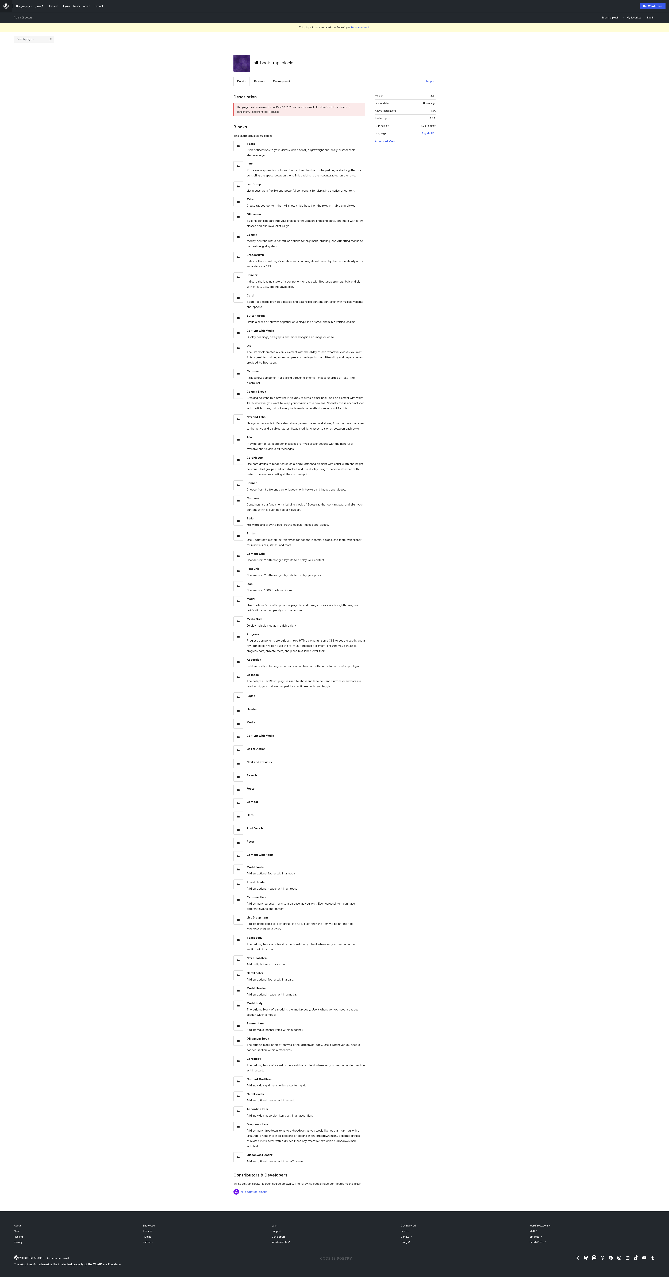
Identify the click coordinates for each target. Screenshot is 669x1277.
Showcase (149, 1225)
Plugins (147, 1236)
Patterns (148, 1242)
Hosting (18, 1236)
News (17, 1231)
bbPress (536, 1236)
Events (405, 1231)
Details (241, 81)
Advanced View (385, 141)
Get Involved (408, 1225)
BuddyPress (538, 1242)
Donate (406, 1236)
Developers (278, 1236)
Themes (147, 1231)
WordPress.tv (281, 1242)
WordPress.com (540, 1225)
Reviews (259, 81)
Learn (275, 1225)
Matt (534, 1231)
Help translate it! (360, 27)
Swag (405, 1242)
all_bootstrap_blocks (254, 1192)
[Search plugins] (50, 39)
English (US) (429, 133)
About (17, 1225)
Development (281, 81)
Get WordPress (652, 6)
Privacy (18, 1242)
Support (430, 81)
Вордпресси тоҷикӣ (58, 1258)
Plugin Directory (23, 17)
